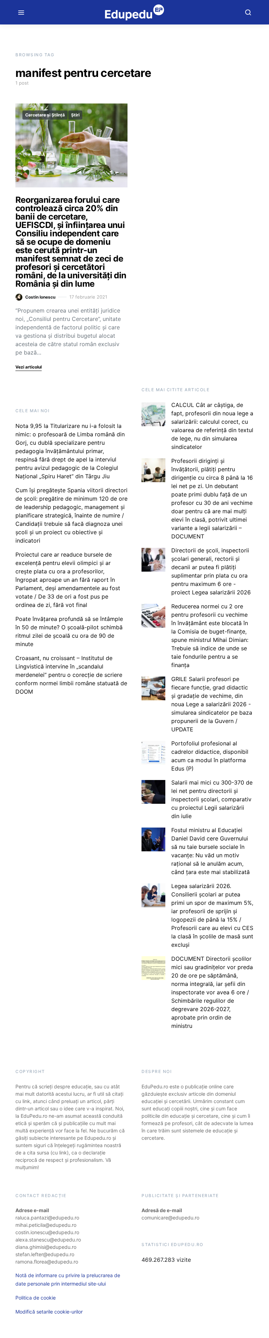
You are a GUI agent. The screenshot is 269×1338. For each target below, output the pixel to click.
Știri (75, 114)
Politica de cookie (35, 1298)
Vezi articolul (28, 367)
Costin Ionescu (40, 297)
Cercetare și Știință (45, 114)
